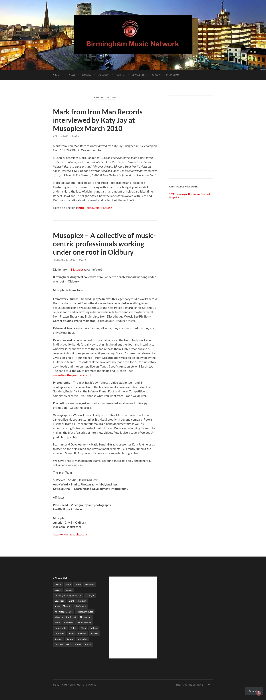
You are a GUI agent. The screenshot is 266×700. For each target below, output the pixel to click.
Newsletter (138, 75)
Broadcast (90, 584)
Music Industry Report (65, 617)
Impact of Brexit (62, 606)
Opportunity (61, 628)
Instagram (172, 75)
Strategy (58, 639)
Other (74, 628)
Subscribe (254, 691)
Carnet (58, 590)
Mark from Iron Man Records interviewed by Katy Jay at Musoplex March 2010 (98, 120)
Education (59, 600)
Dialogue (90, 595)
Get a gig (82, 600)
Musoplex (77, 269)
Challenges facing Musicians (68, 595)
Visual (88, 644)
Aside (68, 584)
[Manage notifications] (258, 693)
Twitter (120, 75)
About (56, 75)
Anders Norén (196, 685)
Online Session (84, 622)
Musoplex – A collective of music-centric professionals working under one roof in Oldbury (104, 243)
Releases (82, 633)
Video (78, 644)
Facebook (103, 75)
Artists (58, 584)
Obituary (68, 622)
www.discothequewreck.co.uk (72, 375)
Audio (78, 584)
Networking (86, 617)
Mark (75, 136)
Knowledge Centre (64, 611)
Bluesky (86, 75)
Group (156, 75)
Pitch (83, 628)
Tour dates (82, 639)
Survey (70, 639)
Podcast (94, 628)
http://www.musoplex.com (70, 534)
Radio (71, 633)
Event (71, 600)
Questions (59, 633)
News (72, 75)
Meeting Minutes (85, 611)
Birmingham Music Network (78, 685)
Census (68, 590)
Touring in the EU (63, 644)
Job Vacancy (80, 606)
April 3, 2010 (61, 136)
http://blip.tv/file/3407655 (95, 207)
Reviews (94, 633)
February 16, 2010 (64, 260)
